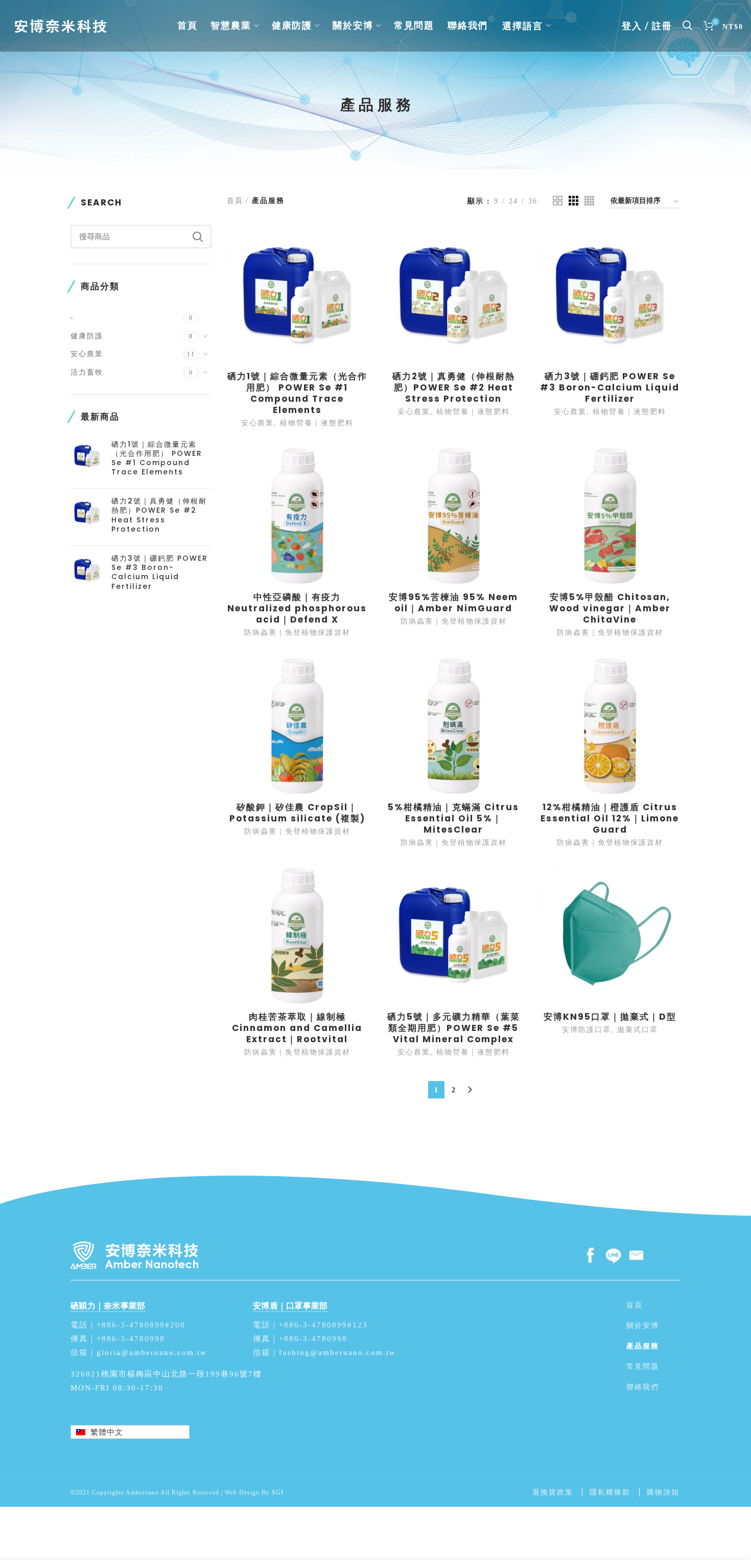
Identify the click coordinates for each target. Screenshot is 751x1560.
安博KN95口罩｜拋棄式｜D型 (610, 1016)
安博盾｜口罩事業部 (290, 1305)
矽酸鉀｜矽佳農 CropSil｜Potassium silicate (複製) (297, 812)
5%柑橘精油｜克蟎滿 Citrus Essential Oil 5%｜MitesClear (453, 818)
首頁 (235, 200)
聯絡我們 (642, 1386)
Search (197, 236)
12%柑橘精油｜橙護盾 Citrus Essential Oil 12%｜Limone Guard (610, 818)
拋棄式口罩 (637, 1029)
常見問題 (642, 1366)
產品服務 (642, 1345)
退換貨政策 (552, 1492)
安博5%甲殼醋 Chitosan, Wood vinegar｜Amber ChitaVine (610, 608)
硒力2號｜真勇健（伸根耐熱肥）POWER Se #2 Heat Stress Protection (159, 515)
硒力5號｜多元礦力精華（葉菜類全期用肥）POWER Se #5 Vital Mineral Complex (453, 1028)
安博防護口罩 (586, 1029)
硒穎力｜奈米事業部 (108, 1305)
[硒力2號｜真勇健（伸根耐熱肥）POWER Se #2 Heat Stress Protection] (87, 517)
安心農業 (87, 353)
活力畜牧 (87, 372)
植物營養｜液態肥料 (317, 422)
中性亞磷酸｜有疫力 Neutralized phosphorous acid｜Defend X (297, 608)
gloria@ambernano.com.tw (152, 1352)
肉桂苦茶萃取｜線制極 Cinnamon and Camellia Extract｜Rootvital (297, 1028)
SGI (278, 1492)
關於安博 (642, 1325)
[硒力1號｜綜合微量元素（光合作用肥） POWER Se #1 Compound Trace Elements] (87, 460)
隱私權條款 (610, 1492)
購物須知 (663, 1492)
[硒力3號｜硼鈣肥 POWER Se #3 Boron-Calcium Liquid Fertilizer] (87, 574)
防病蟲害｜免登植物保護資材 (297, 632)
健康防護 (87, 335)
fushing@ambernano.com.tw (337, 1352)
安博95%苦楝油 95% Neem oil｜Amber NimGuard (453, 602)
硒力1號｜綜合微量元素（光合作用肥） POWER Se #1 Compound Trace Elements (156, 458)
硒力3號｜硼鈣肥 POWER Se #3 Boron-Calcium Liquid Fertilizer (159, 572)
